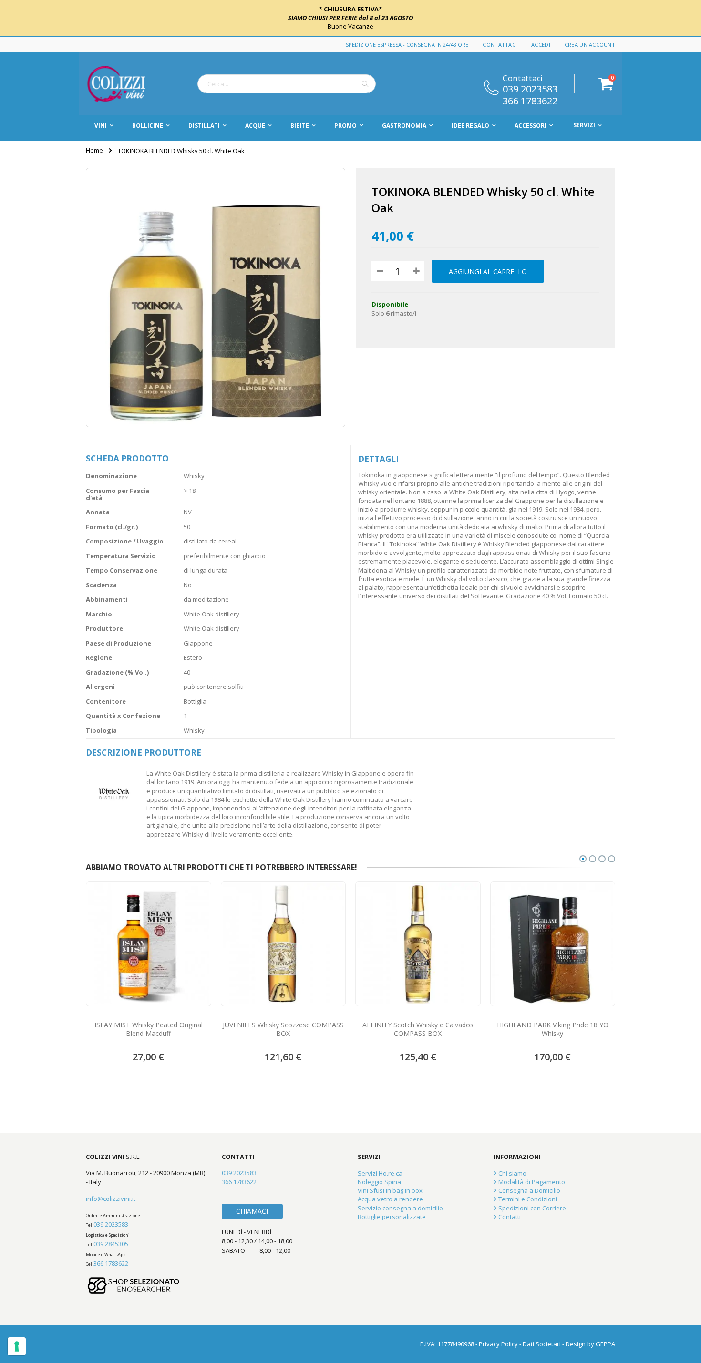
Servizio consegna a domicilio (400, 1208)
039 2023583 (530, 88)
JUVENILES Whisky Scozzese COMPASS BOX (283, 1029)
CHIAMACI (252, 1211)
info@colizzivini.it (110, 1198)
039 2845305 (110, 1244)
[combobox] (286, 83)
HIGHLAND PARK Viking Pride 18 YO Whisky (552, 1029)
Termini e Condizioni (527, 1199)
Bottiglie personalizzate (392, 1216)
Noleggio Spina (379, 1182)
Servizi (584, 125)
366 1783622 (530, 100)
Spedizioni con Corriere (531, 1208)
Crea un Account (590, 44)
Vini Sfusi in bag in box (390, 1190)
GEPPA (605, 1344)
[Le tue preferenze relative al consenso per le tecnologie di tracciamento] (17, 1346)
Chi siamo (511, 1173)
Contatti (509, 1216)
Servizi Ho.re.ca (380, 1173)
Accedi (540, 44)
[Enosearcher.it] (133, 1298)
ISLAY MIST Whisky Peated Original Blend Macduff (148, 1029)
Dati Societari (542, 1344)
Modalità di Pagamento (531, 1182)
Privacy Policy (498, 1344)
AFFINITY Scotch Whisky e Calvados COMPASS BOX (418, 1029)
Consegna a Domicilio (528, 1190)
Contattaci (500, 44)
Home (94, 150)
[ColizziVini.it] (126, 84)
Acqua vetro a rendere (390, 1199)
